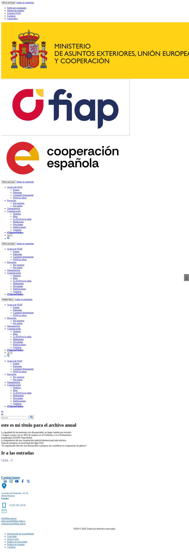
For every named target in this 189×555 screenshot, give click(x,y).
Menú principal (8, 3)
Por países (17, 206)
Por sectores (18, 203)
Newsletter (18, 224)
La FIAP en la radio (22, 219)
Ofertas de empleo (15, 10)
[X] (28, 481)
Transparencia (13, 208)
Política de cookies (16, 544)
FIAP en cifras (19, 198)
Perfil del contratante (16, 8)
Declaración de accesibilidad (20, 533)
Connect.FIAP (14, 13)
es (2, 414)
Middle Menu (7, 299)
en (2, 411)
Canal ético (12, 18)
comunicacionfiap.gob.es (13, 523)
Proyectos (11, 200)
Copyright (12, 536)
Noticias (17, 214)
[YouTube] (17, 481)
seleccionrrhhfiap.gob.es (13, 521)
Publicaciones (19, 227)
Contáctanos (10, 477)
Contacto (11, 16)
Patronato (17, 192)
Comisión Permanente (23, 195)
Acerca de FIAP (14, 187)
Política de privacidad (17, 541)
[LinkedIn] (5, 481)
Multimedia (18, 222)
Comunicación (14, 211)
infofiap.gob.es (8, 518)
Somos (16, 190)
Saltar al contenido (25, 2)
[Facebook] (22, 481)
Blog (15, 216)
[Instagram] (11, 481)
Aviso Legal (12, 539)
